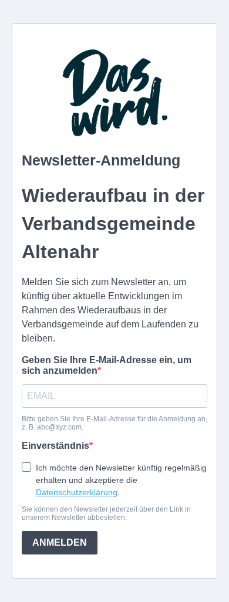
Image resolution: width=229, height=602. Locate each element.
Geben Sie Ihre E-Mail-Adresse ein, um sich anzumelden (106, 365)
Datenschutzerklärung (76, 492)
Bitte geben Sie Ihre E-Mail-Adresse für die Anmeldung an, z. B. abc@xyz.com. (114, 423)
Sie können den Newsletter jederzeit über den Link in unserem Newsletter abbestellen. (106, 513)
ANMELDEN (59, 542)
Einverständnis (55, 446)
